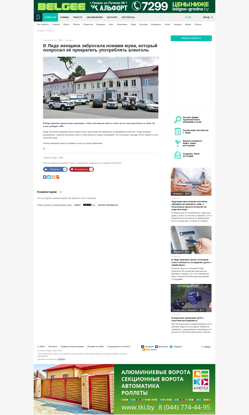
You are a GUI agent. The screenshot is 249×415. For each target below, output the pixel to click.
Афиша (64, 17)
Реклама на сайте (95, 346)
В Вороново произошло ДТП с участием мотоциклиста (187, 319)
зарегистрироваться (108, 205)
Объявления (95, 17)
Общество (88, 24)
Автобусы (128, 17)
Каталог (112, 17)
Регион (76, 24)
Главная (40, 31)
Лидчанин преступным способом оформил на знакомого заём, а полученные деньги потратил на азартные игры (189, 205)
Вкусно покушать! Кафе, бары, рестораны (192, 143)
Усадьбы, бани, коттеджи (191, 155)
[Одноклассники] (53, 177)
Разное (198, 24)
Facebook (149, 346)
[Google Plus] (57, 177)
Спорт (167, 24)
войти (77, 205)
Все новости (43, 24)
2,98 (188, 17)
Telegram (177, 346)
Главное (56, 24)
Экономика (122, 24)
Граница (178, 24)
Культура (143, 24)
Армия (188, 24)
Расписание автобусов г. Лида (195, 131)
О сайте (41, 346)
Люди (133, 24)
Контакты (52, 346)
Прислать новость (191, 38)
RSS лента (151, 349)
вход (206, 17)
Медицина (156, 24)
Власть (66, 24)
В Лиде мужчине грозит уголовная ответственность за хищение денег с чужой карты (191, 262)
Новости (50, 17)
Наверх (207, 347)
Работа (77, 17)
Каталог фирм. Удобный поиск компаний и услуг (192, 119)
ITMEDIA (61, 359)
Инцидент (101, 24)
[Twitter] (49, 177)
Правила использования (72, 346)
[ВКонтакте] (45, 177)
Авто (111, 24)
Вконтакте (163, 346)
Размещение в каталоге (118, 346)
